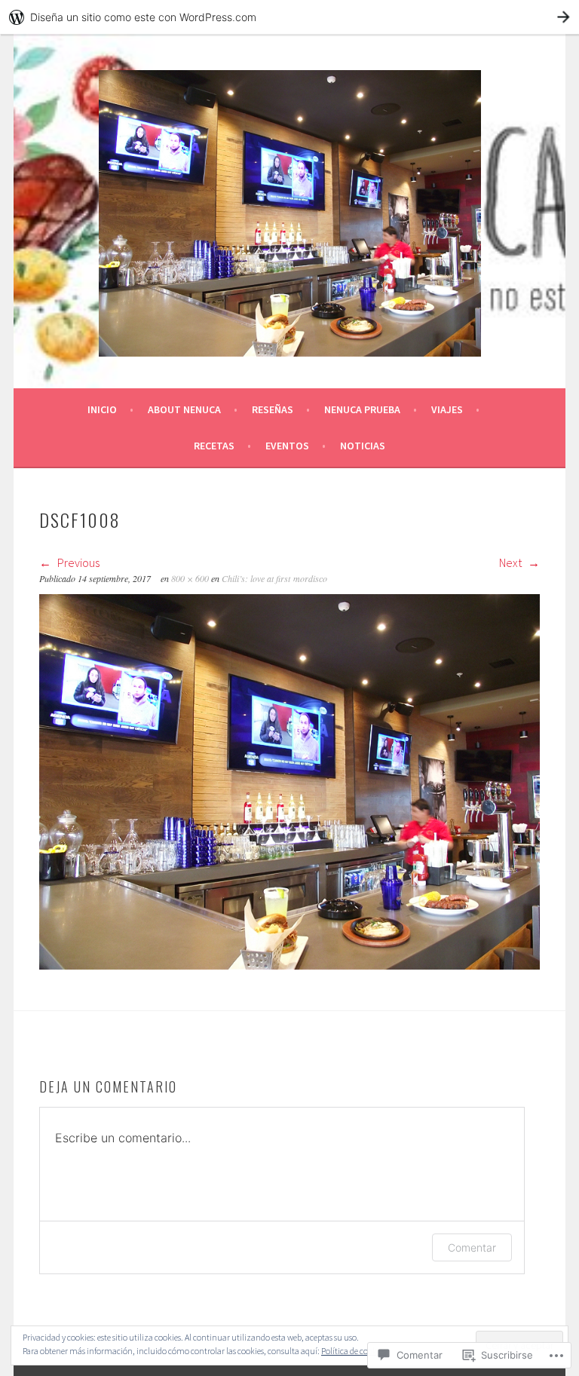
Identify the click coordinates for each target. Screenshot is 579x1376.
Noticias (362, 445)
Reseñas (272, 409)
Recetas (214, 445)
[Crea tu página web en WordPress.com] (289, 17)
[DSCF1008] (289, 965)
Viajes (447, 409)
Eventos (287, 445)
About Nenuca (184, 409)
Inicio (102, 409)
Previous (77, 562)
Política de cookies (353, 1350)
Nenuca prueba (362, 409)
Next (511, 562)
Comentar (472, 1247)
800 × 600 (190, 578)
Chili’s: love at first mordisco (274, 578)
